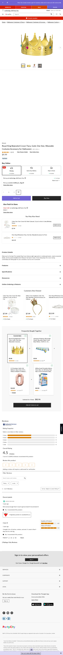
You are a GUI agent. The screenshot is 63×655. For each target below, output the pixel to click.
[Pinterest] (8, 613)
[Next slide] (60, 3)
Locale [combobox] (13, 483)
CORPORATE (6, 575)
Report (22, 537)
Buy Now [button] (46, 198)
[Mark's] (39, 7)
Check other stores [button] (8, 185)
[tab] (11, 170)
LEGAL (4, 586)
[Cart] (60, 14)
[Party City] (55, 7)
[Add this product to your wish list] (18, 192)
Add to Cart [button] (16, 198)
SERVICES (5, 569)
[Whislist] (56, 14)
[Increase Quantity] (14, 192)
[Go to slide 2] (29, 66)
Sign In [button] (31, 559)
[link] (8, 152)
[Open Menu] (3, 14)
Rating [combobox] (4, 483)
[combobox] (52, 488)
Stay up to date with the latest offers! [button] (30, 653)
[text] (13, 317)
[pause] (7, 3)
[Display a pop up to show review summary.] (45, 361)
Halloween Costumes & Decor (16, 22)
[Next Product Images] (60, 47)
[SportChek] (24, 7)
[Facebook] (4, 613)
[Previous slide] (3, 3)
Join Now (44, 563)
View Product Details (22, 152)
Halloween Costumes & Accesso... (36, 22)
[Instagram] (11, 613)
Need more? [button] (55, 180)
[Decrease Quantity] (3, 192)
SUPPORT (5, 581)
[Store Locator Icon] (3, 10)
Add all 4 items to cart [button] (32, 405)
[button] (51, 14)
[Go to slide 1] (23, 66)
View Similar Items (34, 152)
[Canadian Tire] (8, 7)
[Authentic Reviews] (10, 424)
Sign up (6, 601)
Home (3, 22)
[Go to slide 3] (34, 66)
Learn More (35, 600)
